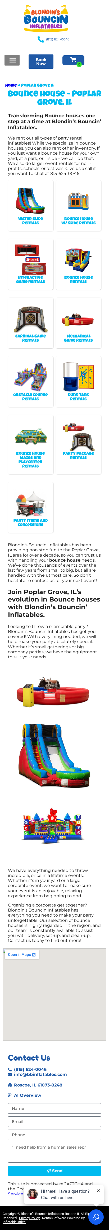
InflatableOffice (14, 1222)
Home (11, 86)
